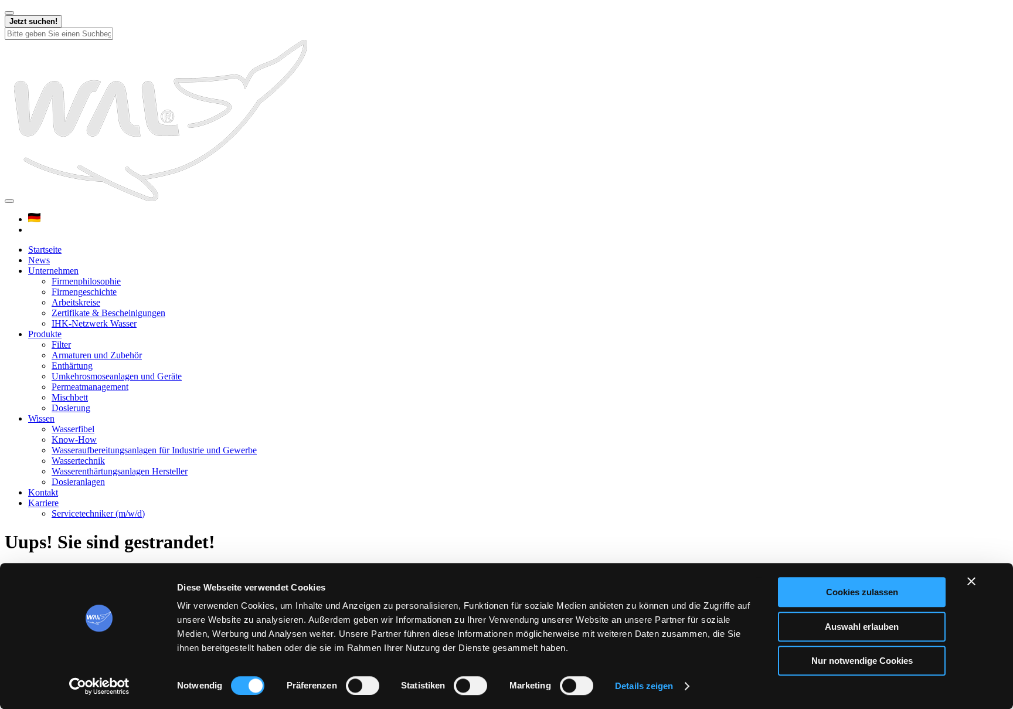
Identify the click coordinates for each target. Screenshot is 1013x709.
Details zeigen (644, 686)
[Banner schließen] (971, 581)
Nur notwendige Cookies (862, 661)
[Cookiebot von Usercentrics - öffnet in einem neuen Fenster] (99, 686)
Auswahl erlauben (862, 627)
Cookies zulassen (862, 592)
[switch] (362, 685)
